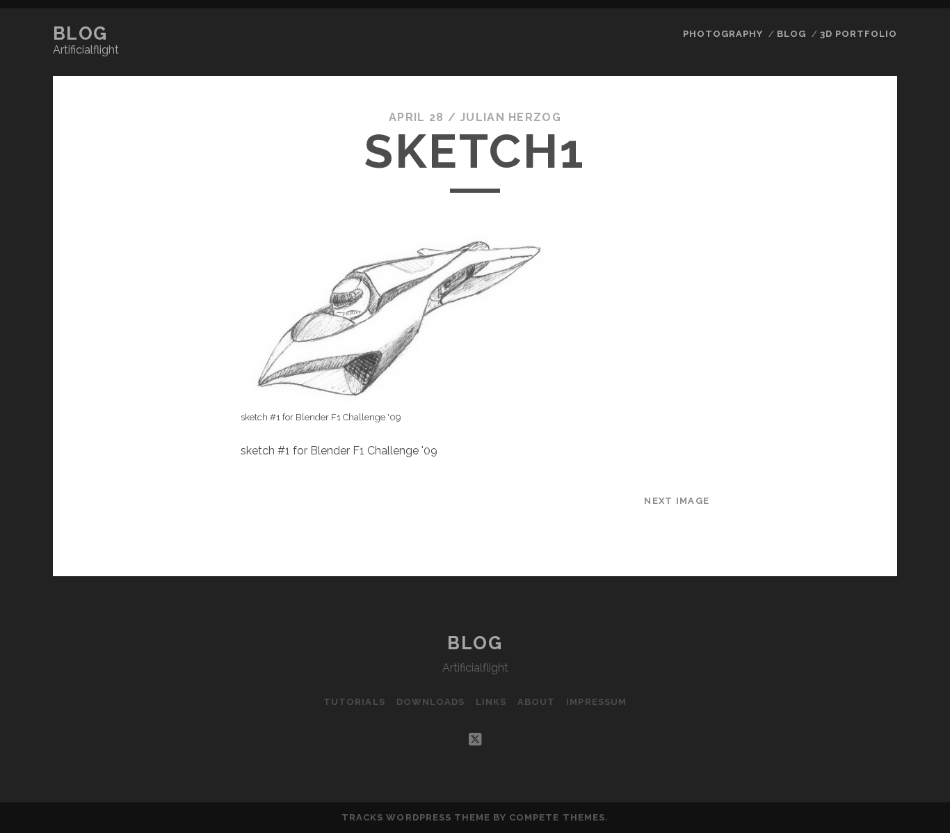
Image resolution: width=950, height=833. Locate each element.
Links (491, 702)
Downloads (430, 702)
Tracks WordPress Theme (415, 817)
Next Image (676, 500)
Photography (723, 34)
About (536, 702)
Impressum (596, 702)
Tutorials (354, 702)
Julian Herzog (510, 117)
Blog (80, 33)
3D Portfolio (859, 34)
